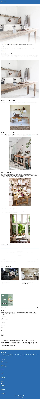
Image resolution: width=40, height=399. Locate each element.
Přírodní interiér (3, 244)
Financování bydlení (4, 323)
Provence (2, 386)
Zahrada (2, 321)
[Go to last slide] (2, 278)
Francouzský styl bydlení (18, 340)
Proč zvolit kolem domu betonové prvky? (33, 260)
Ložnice (2, 330)
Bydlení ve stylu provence (9, 340)
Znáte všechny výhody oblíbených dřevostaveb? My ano (9, 260)
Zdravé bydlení (12, 345)
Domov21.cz (21, 397)
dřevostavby (30, 135)
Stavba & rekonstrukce (4, 319)
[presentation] (10, 274)
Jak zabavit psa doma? (6, 282)
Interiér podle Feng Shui (31, 340)
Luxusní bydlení (5, 342)
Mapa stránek (20, 395)
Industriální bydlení (26, 340)
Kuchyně (2, 331)
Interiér (2, 318)
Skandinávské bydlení (24, 343)
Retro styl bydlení (34, 342)
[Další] (37, 278)
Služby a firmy (3, 322)
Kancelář (2, 335)
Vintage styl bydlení (5, 345)
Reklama (24, 395)
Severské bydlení (16, 343)
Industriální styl (3, 385)
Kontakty (16, 395)
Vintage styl (2, 390)
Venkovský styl (3, 389)
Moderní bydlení (20, 342)
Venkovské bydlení (8, 244)
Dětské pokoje (3, 334)
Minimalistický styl (12, 342)
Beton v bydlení (2, 340)
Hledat (37, 307)
